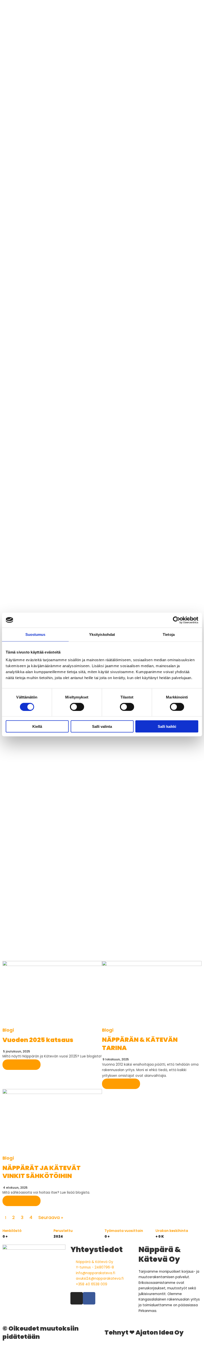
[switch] (77, 707)
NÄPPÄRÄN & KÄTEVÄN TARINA (140, 1043)
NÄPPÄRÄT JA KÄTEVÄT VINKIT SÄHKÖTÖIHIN (41, 1172)
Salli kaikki (167, 726)
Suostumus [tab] (35, 634)
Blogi (8, 1030)
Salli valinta (102, 726)
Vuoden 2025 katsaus (37, 1040)
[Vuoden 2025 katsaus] (52, 994)
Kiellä (37, 726)
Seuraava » (50, 1217)
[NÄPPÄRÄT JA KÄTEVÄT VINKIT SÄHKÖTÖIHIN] (52, 1122)
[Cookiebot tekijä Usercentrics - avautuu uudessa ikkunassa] (176, 620)
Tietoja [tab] (169, 634)
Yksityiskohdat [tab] (102, 634)
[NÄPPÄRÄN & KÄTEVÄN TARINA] (152, 994)
